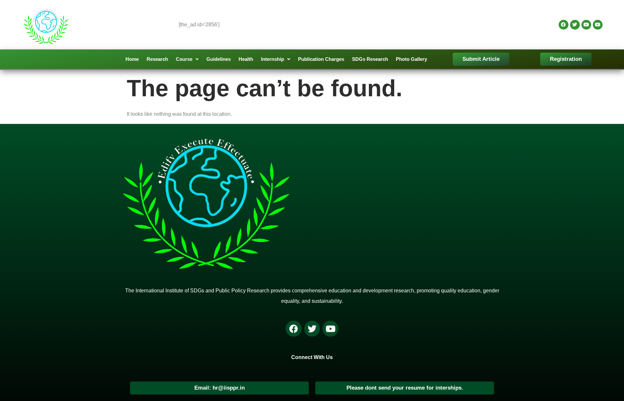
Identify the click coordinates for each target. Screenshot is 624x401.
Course (184, 59)
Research (157, 59)
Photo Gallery (411, 59)
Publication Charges (321, 59)
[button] (187, 59)
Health (246, 59)
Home (132, 59)
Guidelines (218, 59)
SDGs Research (370, 59)
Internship (272, 59)
